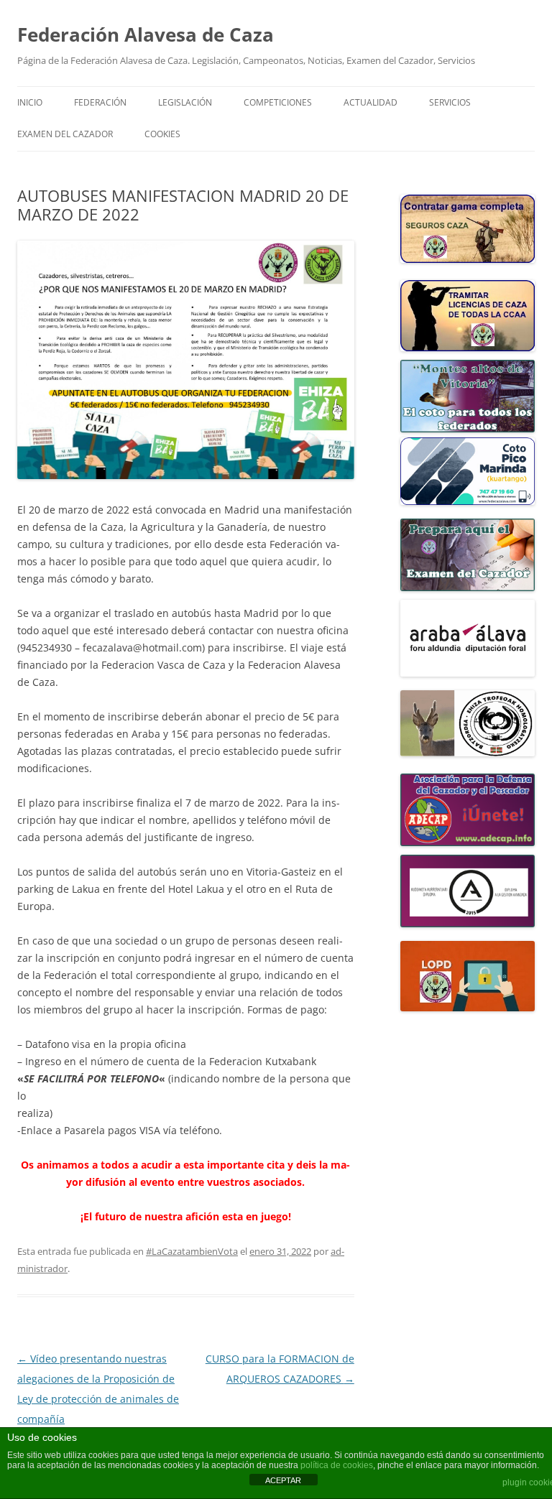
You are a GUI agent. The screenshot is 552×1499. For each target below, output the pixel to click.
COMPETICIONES (278, 102)
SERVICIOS (450, 102)
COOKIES (162, 134)
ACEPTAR (283, 1480)
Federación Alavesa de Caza (145, 34)
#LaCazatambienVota (192, 1251)
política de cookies (336, 1465)
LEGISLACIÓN (185, 102)
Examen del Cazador (65, 134)
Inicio (29, 102)
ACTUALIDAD (370, 102)
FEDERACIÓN (100, 102)
